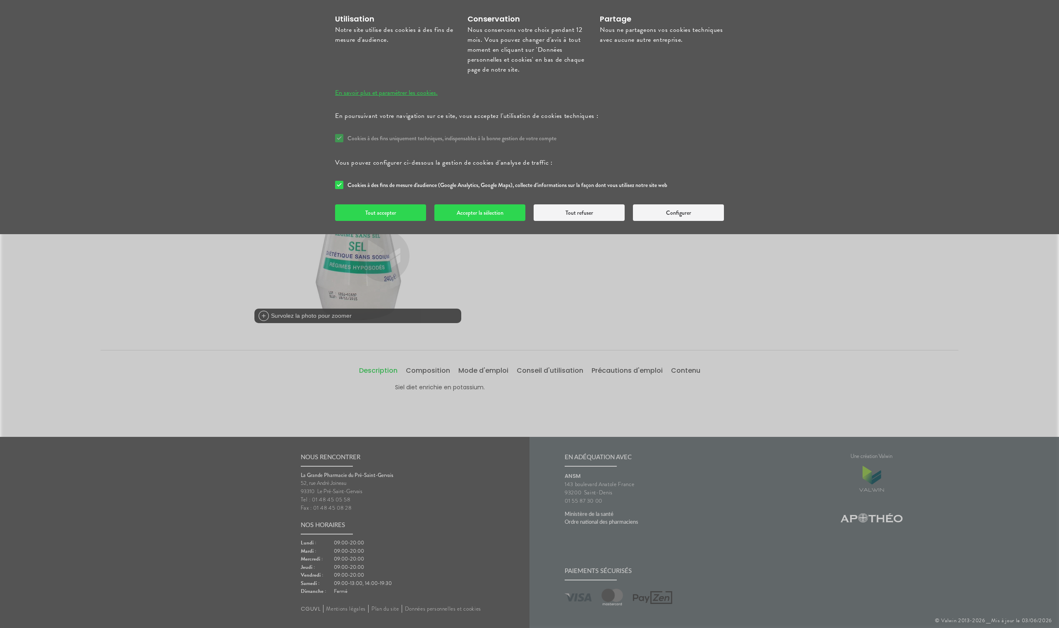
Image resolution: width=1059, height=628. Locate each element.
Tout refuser (579, 213)
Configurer (678, 213)
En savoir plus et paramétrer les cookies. (386, 93)
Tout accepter (380, 213)
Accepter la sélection (480, 213)
